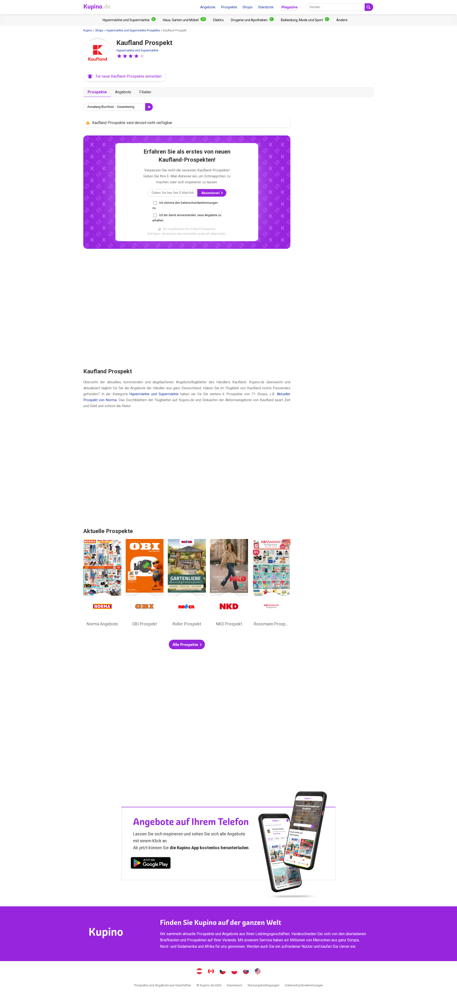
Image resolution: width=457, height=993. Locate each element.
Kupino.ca (211, 971)
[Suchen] (369, 7)
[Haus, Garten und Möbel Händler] (184, 20)
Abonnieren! (210, 193)
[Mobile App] (151, 863)
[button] (119, 56)
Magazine (289, 7)
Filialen (145, 92)
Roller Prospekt (187, 584)
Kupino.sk (246, 971)
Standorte (265, 7)
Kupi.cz (222, 971)
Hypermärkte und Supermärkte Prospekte (133, 30)
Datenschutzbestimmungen (304, 985)
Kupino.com (257, 971)
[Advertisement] (186, 308)
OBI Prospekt (145, 584)
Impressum (234, 985)
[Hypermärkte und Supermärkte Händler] (129, 20)
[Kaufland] (97, 53)
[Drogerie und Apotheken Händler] (252, 20)
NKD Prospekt (229, 584)
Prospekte (229, 7)
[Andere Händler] (342, 20)
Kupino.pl (234, 971)
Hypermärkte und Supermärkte (137, 50)
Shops (248, 7)
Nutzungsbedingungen (263, 985)
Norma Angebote (102, 584)
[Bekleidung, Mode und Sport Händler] (305, 20)
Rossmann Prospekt (271, 584)
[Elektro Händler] (218, 20)
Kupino (87, 30)
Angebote (207, 7)
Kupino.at (199, 971)
